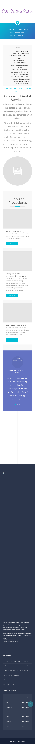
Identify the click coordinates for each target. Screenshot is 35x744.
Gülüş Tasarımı (8, 680)
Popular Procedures (17, 60)
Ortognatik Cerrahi (11, 675)
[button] (15, 404)
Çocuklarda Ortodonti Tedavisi (15, 661)
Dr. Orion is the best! (19, 77)
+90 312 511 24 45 (13, 639)
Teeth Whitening (19, 63)
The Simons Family (21, 79)
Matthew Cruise (21, 74)
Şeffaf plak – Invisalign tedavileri (16, 670)
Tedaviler (20, 33)
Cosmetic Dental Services (17, 56)
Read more (12, 243)
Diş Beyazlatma (9, 684)
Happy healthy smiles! (19, 72)
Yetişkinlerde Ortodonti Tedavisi (16, 275)
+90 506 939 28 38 (13, 641)
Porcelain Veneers (19, 70)
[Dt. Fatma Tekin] (17, 11)
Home (12, 33)
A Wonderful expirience (20, 81)
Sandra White (22, 84)
